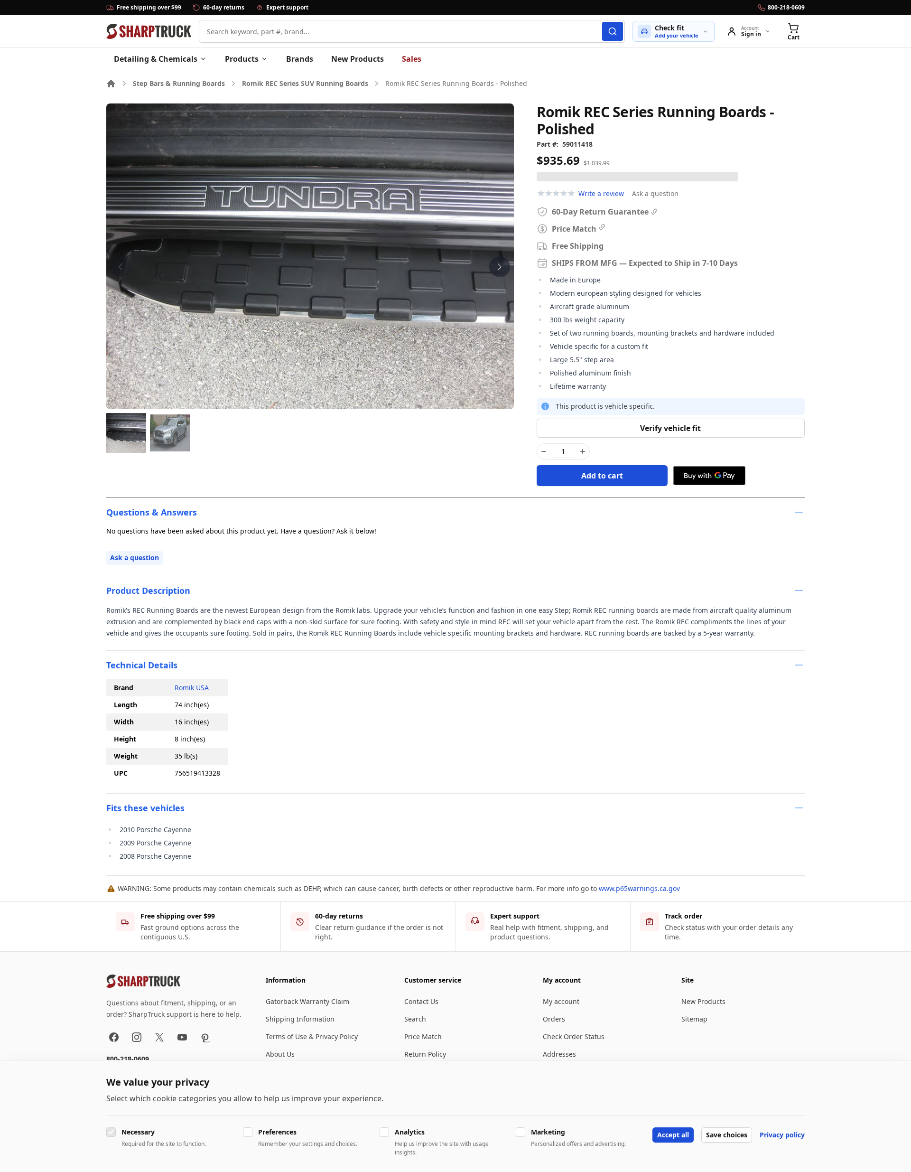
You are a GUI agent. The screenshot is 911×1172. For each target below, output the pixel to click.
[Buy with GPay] (709, 475)
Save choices (726, 1134)
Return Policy (425, 1054)
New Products (357, 59)
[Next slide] (499, 266)
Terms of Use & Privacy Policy (312, 1036)
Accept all (673, 1134)
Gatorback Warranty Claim (307, 1001)
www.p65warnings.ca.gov (639, 888)
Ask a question (655, 193)
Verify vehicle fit (670, 428)
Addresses (559, 1054)
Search (415, 1018)
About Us (280, 1054)
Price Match (423, 1036)
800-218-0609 (127, 1058)
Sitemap (694, 1018)
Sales (411, 59)
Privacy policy (782, 1134)
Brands (299, 59)
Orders (554, 1018)
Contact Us (421, 1001)
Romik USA (192, 687)
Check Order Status (573, 1036)
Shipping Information (300, 1018)
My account (561, 1001)
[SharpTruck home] (148, 31)
